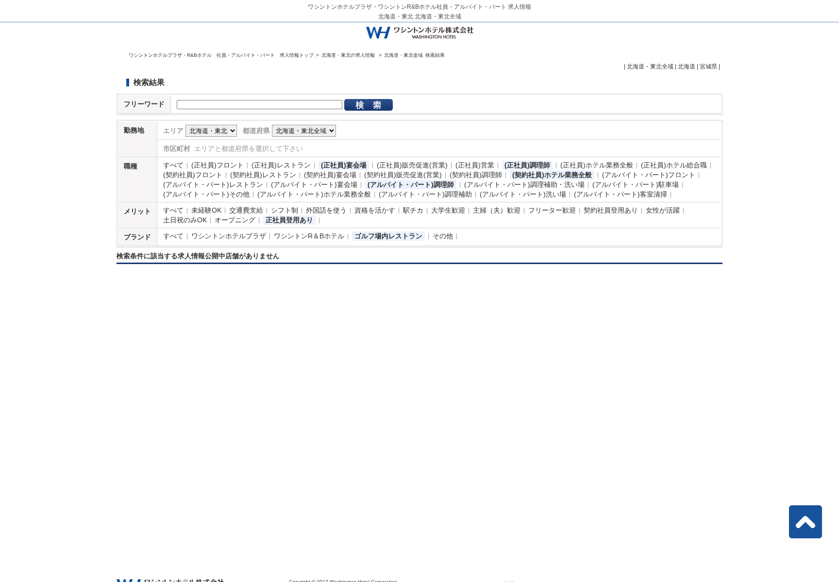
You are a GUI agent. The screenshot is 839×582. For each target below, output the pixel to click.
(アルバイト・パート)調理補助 (425, 194)
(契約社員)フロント (192, 175)
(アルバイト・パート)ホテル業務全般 (314, 194)
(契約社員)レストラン (263, 175)
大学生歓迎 (448, 210)
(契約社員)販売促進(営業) (403, 175)
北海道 (686, 66)
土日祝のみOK (185, 220)
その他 (443, 236)
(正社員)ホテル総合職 (674, 165)
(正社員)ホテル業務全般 (596, 165)
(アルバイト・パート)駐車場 (635, 184)
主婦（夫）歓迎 (496, 210)
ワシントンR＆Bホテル (309, 236)
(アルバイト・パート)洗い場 (523, 194)
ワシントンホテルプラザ (228, 236)
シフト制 (284, 210)
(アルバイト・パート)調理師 (411, 184)
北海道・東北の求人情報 (348, 55)
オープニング (235, 220)
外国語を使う (326, 210)
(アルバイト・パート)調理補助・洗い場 (524, 184)
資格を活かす (374, 210)
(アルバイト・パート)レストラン (213, 184)
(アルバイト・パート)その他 (206, 194)
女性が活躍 (663, 210)
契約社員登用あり (611, 210)
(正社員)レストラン (281, 165)
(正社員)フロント (217, 165)
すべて (173, 165)
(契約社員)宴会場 (330, 175)
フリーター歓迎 (552, 210)
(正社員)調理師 (527, 165)
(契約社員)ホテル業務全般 (552, 175)
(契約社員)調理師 (476, 175)
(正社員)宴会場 (344, 165)
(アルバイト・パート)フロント (648, 175)
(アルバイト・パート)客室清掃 (620, 194)
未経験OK (206, 210)
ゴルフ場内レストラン (388, 236)
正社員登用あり (289, 220)
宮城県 (708, 66)
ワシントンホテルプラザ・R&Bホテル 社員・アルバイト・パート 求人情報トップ (221, 55)
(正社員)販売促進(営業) (412, 165)
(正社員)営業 (474, 165)
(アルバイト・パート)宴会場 (314, 184)
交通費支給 (246, 210)
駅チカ (413, 210)
